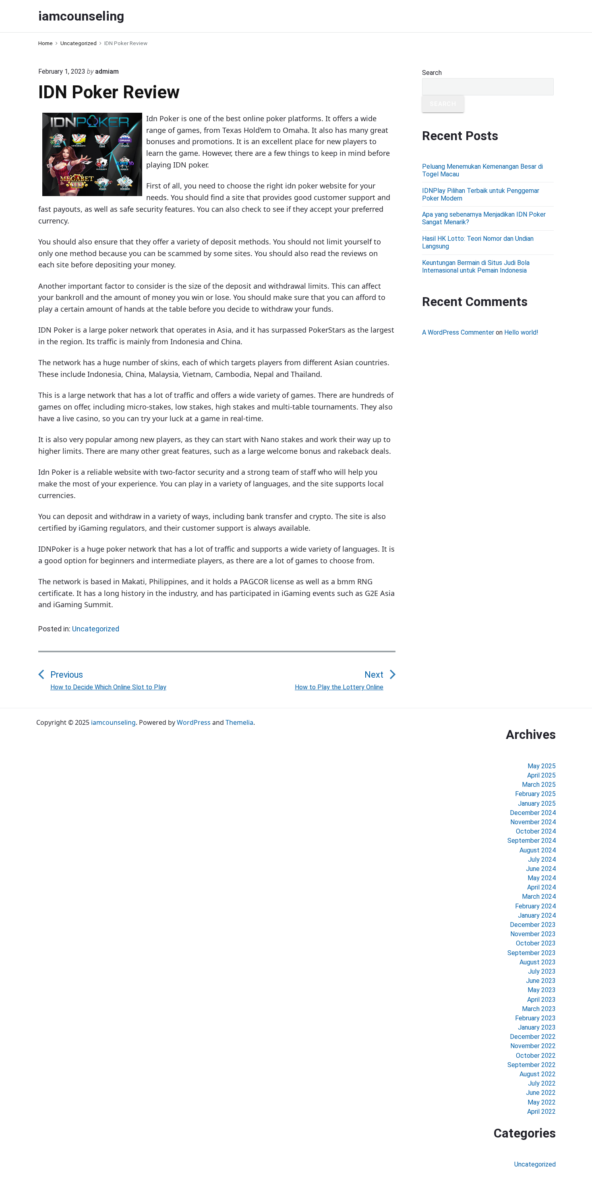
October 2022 (536, 1055)
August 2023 (538, 962)
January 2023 (537, 1027)
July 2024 (542, 859)
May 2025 (542, 766)
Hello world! (521, 332)
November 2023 (533, 934)
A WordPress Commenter (458, 332)
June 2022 (541, 1092)
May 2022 (542, 1102)
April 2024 (541, 887)
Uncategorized (95, 629)
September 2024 (531, 840)
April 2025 (541, 775)
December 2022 (533, 1036)
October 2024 (536, 831)
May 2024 (542, 878)
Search (432, 73)
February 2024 (535, 906)
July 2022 (542, 1083)
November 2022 (533, 1046)
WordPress (194, 722)
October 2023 (536, 943)
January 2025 (537, 803)
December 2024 (533, 813)
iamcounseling (113, 722)
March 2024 (539, 896)
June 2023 (541, 981)
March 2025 (539, 784)
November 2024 (533, 822)
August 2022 (538, 1074)
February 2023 (535, 1018)
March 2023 (539, 1009)
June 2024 (541, 869)
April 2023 (541, 999)
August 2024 (538, 850)
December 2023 (533, 925)
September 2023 (531, 953)
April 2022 (541, 1111)
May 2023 (542, 990)
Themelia (239, 722)
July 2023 (542, 971)
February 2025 (535, 794)
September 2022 (531, 1065)
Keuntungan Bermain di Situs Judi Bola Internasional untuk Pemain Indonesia (476, 266)
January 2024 (537, 915)
